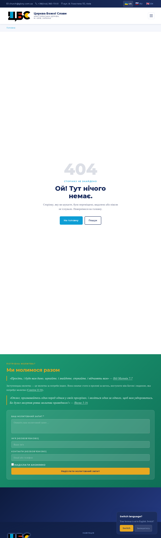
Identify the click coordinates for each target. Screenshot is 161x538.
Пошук (93, 220)
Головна (10, 27)
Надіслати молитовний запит (80, 471)
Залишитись (143, 528)
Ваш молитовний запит (27, 416)
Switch (126, 528)
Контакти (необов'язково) (29, 451)
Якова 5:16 (81, 403)
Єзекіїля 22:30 (34, 390)
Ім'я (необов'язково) (25, 438)
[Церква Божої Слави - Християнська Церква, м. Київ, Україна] (19, 15)
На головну (71, 220)
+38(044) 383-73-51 (48, 4)
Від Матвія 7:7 (123, 378)
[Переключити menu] (151, 15)
